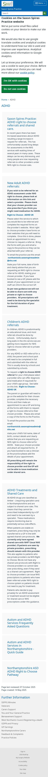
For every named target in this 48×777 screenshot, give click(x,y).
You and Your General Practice (15, 713)
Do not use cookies (14, 89)
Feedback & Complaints (12, 734)
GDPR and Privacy (9, 723)
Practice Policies (8, 738)
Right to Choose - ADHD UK (20, 215)
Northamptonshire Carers (13, 731)
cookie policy (27, 73)
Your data (23, 769)
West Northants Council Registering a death (21, 720)
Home (4, 100)
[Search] (45, 13)
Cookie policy (22, 765)
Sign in (23, 751)
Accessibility (23, 761)
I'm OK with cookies (15, 81)
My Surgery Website (23, 757)
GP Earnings (7, 727)
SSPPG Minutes (8, 702)
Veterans (5, 706)
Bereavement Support (11, 716)
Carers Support (8, 709)
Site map (23, 773)
